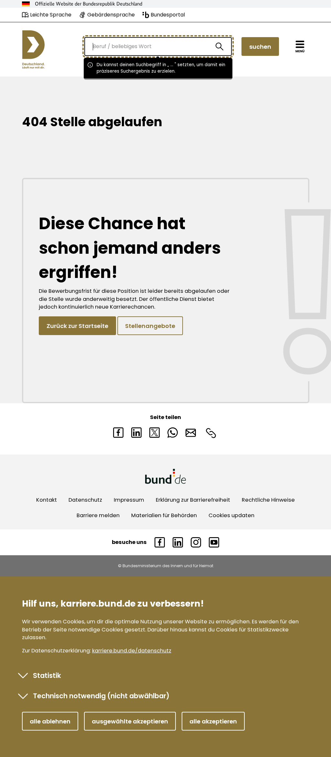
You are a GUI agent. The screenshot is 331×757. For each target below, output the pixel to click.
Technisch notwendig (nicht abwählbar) (101, 696)
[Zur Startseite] (33, 49)
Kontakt (46, 500)
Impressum (129, 500)
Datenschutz (85, 500)
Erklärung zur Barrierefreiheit (193, 500)
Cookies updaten (231, 515)
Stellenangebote (150, 326)
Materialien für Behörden (164, 515)
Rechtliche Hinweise (268, 500)
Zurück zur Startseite (77, 326)
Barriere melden (98, 515)
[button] (50, 721)
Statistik (47, 675)
